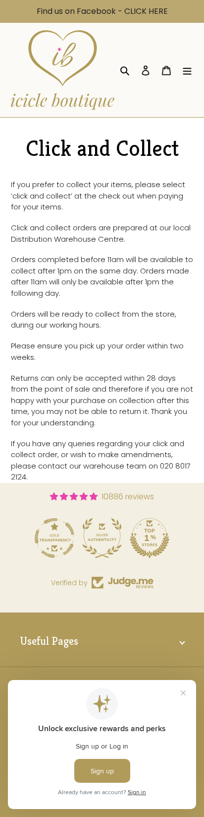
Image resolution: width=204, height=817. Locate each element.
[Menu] (187, 70)
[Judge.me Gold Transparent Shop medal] (54, 538)
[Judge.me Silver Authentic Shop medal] (102, 538)
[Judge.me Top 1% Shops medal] (149, 538)
